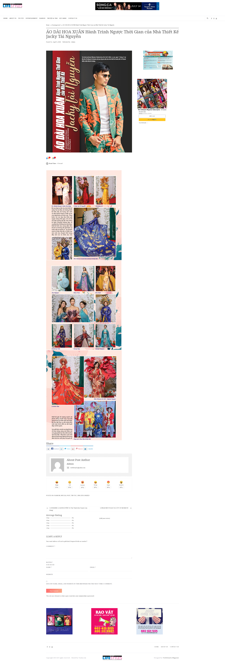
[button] (170, 60)
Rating (49, 562)
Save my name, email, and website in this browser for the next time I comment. (79, 584)
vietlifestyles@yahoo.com (77, 467)
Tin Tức (21, 18)
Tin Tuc (74, 495)
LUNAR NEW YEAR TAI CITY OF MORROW (114, 508)
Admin (73, 42)
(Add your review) (104, 518)
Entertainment (32, 18)
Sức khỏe (63, 18)
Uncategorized (83, 495)
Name (49, 567)
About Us (12, 18)
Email (93, 567)
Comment (50, 546)
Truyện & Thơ (52, 18)
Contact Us (72, 18)
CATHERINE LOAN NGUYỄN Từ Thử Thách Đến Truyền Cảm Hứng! (68, 509)
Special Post (65, 495)
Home (6, 18)
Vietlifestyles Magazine (171, 658)
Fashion (42, 18)
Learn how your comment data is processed (81, 596)
